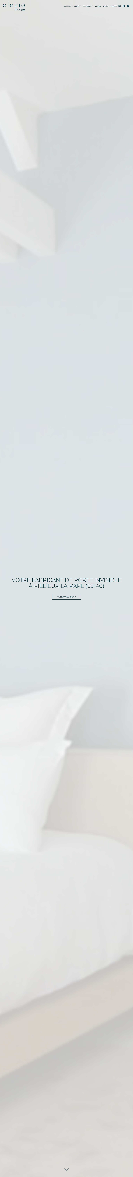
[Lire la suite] (66, 1168)
